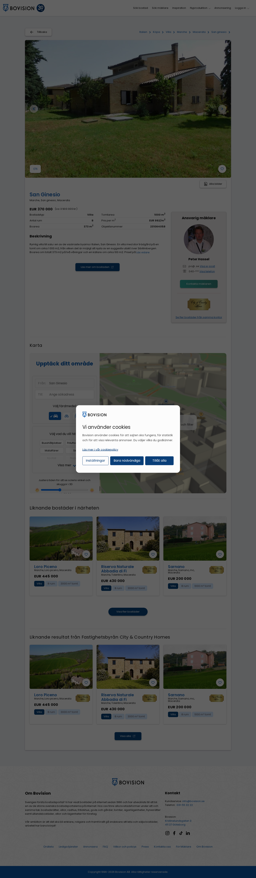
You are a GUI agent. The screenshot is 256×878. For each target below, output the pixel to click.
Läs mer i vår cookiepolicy (100, 449)
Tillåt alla (159, 460)
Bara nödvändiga (127, 460)
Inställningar (95, 460)
